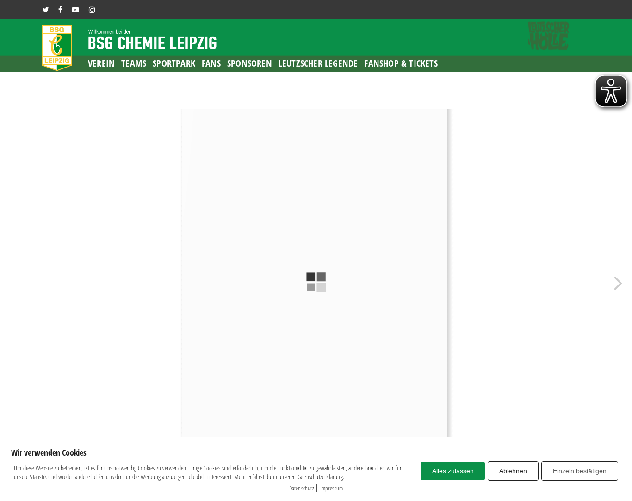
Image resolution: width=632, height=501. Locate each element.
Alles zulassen (453, 471)
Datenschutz (301, 488)
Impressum (331, 488)
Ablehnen (513, 471)
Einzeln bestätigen (580, 471)
